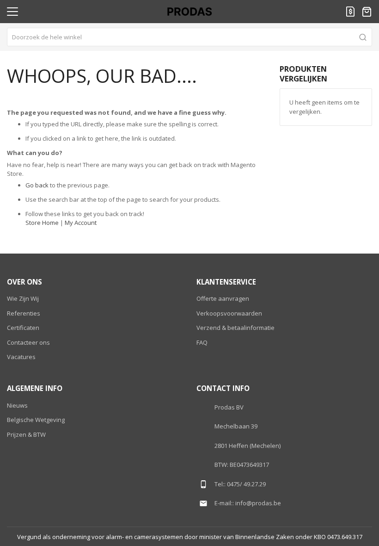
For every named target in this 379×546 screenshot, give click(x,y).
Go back (37, 185)
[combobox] (189, 37)
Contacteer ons (28, 342)
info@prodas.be (258, 503)
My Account (81, 222)
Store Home (42, 222)
